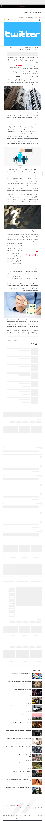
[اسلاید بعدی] (1, 573)
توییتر (37, 57)
